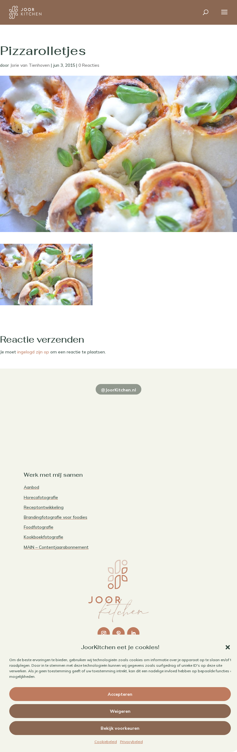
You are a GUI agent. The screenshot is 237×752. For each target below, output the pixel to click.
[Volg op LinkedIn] (133, 633)
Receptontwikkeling (44, 507)
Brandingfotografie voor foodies (55, 517)
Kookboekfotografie (43, 537)
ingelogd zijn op (33, 352)
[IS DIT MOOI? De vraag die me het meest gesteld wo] (46, 404)
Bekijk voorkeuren (120, 728)
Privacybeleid (131, 741)
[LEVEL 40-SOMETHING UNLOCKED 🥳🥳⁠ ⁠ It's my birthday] (94, 404)
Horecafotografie (41, 497)
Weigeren (120, 711)
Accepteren (120, 694)
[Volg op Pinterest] (118, 633)
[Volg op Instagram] (104, 633)
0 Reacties (88, 65)
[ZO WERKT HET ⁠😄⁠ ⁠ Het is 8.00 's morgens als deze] (142, 404)
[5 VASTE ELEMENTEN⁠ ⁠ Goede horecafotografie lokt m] (46, 433)
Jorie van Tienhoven (30, 65)
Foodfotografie (38, 527)
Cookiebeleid (105, 741)
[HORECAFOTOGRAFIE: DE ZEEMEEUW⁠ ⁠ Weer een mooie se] (190, 404)
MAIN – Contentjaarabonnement (56, 547)
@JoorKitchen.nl (118, 390)
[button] (228, 647)
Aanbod (31, 487)
